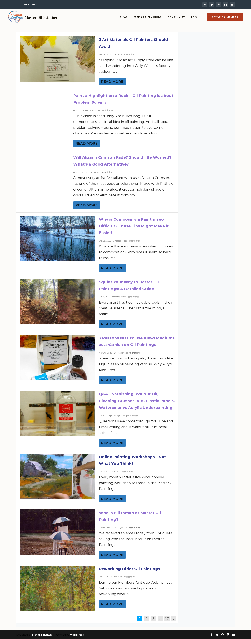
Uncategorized (93, 110)
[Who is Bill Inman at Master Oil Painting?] (57, 532)
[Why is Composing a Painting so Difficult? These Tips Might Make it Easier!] (57, 238)
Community (176, 17)
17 (167, 619)
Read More (112, 82)
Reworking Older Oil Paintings (129, 569)
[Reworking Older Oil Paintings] (57, 588)
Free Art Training (147, 17)
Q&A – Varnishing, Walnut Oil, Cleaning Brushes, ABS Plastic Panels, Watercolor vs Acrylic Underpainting (137, 401)
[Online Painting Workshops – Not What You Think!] (57, 476)
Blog (123, 17)
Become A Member (225, 17)
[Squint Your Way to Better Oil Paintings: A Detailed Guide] (57, 301)
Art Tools (118, 54)
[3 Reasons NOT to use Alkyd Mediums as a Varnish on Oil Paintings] (57, 357)
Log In (196, 17)
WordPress (77, 634)
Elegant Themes (42, 634)
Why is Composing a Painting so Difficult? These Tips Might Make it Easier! (134, 226)
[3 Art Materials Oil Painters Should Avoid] (57, 59)
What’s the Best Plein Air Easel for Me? (61, 4)
